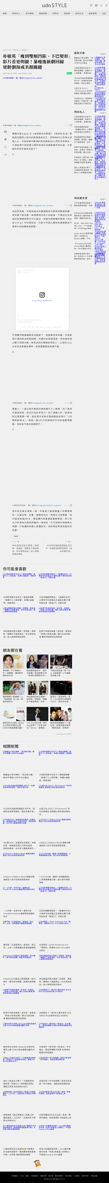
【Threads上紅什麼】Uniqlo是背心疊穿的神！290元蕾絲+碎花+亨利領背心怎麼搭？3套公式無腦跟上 (83, 248)
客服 (27, 1176)
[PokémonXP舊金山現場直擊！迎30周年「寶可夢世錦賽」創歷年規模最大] (19, 966)
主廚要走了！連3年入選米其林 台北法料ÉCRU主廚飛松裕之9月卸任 (55, 1014)
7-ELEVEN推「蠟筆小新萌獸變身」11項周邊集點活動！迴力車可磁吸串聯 (55, 879)
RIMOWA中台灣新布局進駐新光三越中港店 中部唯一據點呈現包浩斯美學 (83, 217)
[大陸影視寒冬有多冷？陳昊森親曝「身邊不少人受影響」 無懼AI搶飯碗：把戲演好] (19, 584)
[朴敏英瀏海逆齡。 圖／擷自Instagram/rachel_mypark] (42, 465)
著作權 (50, 1176)
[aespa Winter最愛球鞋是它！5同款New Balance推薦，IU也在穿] (100, 236)
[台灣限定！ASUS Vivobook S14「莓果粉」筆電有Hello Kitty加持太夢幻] (55, 932)
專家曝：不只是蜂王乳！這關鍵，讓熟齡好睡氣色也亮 (13, 673)
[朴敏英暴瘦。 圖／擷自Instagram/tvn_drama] (37, 100)
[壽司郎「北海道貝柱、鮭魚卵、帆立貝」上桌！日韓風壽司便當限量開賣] (19, 932)
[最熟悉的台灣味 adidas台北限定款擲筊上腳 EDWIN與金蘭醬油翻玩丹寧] (19, 1034)
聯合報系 (69, 1176)
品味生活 (79, 13)
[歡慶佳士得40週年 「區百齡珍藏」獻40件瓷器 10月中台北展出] (19, 762)
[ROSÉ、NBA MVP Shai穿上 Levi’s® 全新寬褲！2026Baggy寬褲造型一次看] (100, 226)
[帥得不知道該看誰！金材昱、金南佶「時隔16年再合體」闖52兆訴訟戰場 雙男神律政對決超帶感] (55, 618)
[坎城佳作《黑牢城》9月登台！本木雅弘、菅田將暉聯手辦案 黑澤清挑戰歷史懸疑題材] (55, 1034)
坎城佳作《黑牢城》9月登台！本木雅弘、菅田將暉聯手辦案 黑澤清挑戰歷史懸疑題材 (55, 1049)
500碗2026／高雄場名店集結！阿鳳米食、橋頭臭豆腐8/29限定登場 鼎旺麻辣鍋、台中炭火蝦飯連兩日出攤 (19, 846)
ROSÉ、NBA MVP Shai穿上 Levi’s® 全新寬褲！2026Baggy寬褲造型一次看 (83, 227)
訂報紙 (77, 1176)
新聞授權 (34, 1176)
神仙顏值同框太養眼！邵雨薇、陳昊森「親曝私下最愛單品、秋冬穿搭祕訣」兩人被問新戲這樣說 (19, 634)
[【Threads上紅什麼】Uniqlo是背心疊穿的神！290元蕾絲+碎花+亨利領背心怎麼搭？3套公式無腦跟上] (100, 246)
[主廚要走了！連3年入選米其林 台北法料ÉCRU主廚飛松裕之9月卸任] (55, 1000)
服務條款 (43, 1176)
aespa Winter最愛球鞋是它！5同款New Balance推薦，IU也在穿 (83, 237)
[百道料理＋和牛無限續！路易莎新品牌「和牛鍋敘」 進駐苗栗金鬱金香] (55, 1068)
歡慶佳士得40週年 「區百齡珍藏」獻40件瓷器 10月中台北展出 (18, 776)
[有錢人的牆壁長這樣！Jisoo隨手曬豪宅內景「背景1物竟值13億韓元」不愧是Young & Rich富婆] (55, 1136)
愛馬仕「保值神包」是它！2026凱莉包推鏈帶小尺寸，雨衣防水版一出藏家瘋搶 (60, 699)
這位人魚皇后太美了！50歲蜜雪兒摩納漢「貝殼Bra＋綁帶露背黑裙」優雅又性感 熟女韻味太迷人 (19, 1083)
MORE (102, 54)
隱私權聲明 (59, 1176)
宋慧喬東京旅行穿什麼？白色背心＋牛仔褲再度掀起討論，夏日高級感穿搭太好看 (83, 257)
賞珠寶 (67, 13)
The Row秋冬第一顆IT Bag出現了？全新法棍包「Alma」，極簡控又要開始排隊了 (37, 725)
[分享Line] (5, 139)
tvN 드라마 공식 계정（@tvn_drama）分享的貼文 (42, 327)
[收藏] (5, 146)
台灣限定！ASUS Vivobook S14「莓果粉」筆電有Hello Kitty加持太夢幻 (54, 947)
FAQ (22, 1176)
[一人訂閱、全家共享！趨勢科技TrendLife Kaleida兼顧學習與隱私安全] (19, 898)
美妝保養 (43, 13)
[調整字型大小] (5, 154)
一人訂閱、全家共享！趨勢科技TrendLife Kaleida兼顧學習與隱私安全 (19, 913)
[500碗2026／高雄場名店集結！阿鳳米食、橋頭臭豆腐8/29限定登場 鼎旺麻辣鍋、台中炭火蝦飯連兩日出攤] (19, 830)
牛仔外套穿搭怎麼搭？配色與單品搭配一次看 (83, 204)
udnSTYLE (7, 50)
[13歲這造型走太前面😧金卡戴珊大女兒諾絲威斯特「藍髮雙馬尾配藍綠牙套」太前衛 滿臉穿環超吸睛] (19, 1136)
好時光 (55, 13)
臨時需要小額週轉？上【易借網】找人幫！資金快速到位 (13, 699)
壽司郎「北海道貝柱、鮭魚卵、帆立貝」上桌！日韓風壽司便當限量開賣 (19, 946)
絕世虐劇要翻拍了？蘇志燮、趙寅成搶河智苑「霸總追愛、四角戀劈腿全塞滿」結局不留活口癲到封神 (60, 725)
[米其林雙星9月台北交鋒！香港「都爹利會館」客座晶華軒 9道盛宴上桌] (55, 1102)
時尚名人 (16, 13)
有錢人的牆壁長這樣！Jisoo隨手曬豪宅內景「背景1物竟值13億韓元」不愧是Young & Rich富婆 (55, 1151)
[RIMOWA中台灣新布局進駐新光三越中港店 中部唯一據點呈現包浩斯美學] (100, 215)
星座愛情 (93, 13)
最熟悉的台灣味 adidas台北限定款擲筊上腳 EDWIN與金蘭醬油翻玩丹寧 (13, 725)
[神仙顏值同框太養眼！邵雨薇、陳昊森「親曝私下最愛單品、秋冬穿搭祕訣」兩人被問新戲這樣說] (19, 618)
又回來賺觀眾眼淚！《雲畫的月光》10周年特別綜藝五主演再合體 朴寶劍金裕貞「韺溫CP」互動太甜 (55, 600)
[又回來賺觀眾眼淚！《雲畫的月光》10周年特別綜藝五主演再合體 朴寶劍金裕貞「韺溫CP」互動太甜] (55, 584)
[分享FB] (5, 131)
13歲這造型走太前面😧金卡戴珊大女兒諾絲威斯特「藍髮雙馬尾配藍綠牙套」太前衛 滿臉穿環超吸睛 (19, 1151)
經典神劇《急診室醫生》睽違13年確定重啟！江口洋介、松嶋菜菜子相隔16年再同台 (19, 1117)
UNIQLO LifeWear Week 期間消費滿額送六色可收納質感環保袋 (54, 844)
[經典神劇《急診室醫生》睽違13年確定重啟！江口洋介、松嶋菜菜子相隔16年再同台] (19, 1102)
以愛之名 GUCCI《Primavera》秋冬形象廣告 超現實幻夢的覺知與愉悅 (54, 811)
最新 (5, 13)
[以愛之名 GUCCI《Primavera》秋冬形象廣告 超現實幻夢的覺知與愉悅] (55, 796)
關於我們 (85, 1176)
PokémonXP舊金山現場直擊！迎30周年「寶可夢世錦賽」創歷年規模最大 (19, 981)
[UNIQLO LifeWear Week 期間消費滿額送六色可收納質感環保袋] (55, 830)
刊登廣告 (15, 1176)
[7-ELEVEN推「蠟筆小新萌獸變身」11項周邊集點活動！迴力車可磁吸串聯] (55, 864)
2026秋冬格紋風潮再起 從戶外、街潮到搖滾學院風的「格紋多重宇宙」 (19, 810)
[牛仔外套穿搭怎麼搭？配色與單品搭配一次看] (100, 205)
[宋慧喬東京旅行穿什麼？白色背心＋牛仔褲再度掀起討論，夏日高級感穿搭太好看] (100, 256)
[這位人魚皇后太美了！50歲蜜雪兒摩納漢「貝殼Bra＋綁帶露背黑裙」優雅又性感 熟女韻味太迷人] (19, 1068)
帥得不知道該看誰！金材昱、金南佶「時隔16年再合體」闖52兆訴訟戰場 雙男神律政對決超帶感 (55, 634)
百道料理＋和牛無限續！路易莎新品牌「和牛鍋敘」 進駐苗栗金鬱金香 (55, 1082)
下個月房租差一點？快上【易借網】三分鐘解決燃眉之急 (60, 673)
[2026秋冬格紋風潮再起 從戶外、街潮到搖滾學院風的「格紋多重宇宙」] (19, 796)
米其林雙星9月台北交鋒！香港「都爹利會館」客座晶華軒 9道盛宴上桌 (55, 1116)
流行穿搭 (30, 13)
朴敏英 (16, 536)
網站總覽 (94, 1176)
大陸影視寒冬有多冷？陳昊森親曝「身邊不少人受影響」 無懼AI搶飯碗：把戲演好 (18, 600)
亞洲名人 (25, 50)
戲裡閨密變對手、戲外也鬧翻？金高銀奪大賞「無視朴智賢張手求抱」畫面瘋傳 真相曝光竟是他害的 (37, 673)
